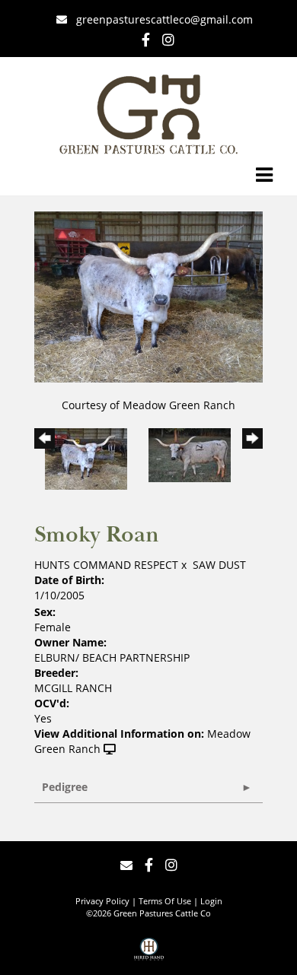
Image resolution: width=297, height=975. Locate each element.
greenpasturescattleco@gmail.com (164, 19)
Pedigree (65, 787)
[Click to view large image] (148, 295)
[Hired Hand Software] (149, 954)
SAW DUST (219, 564)
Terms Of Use (165, 901)
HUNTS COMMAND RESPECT (106, 564)
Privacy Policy (102, 901)
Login (211, 901)
